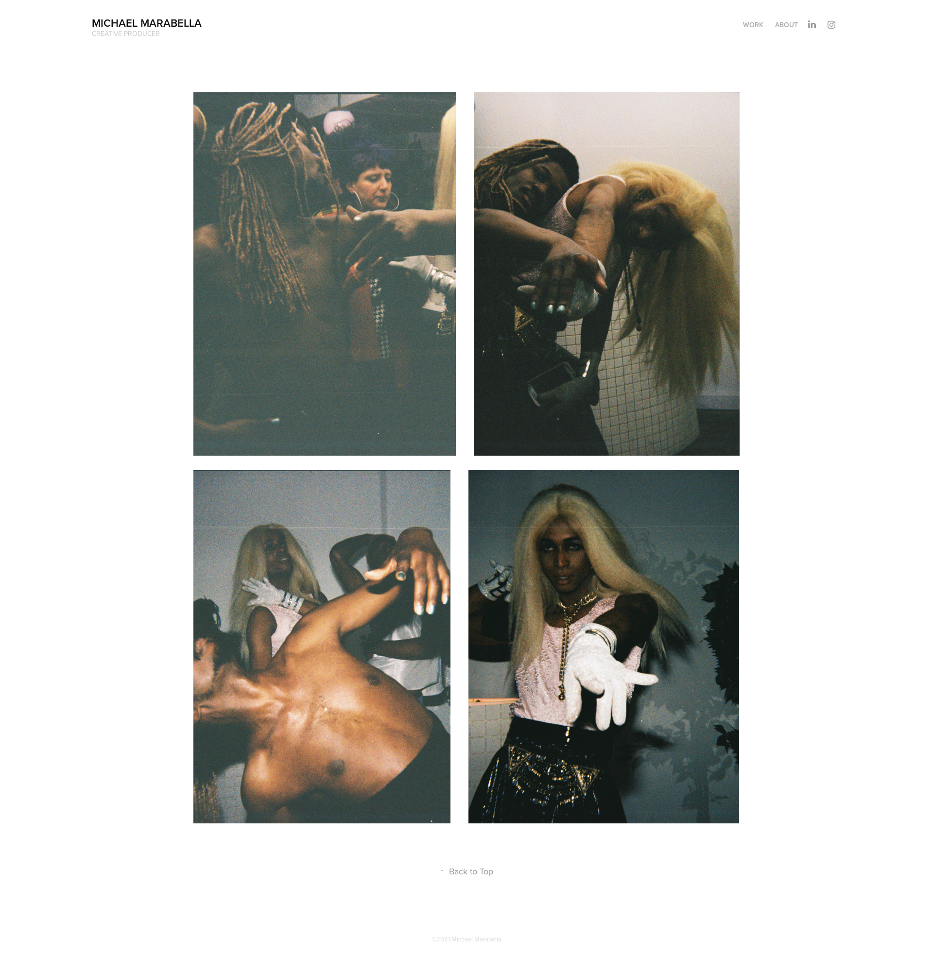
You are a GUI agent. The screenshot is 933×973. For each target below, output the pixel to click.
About (786, 25)
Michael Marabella (147, 23)
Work (753, 25)
